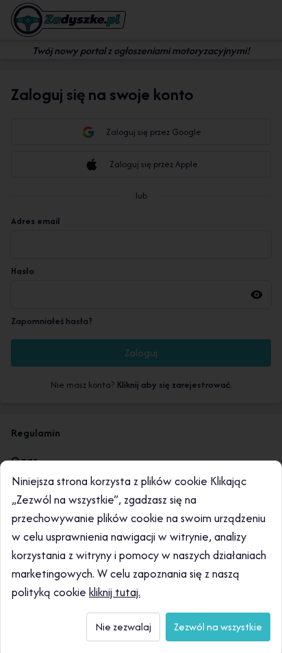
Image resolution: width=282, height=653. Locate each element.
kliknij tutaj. (114, 592)
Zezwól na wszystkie (218, 626)
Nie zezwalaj (123, 626)
